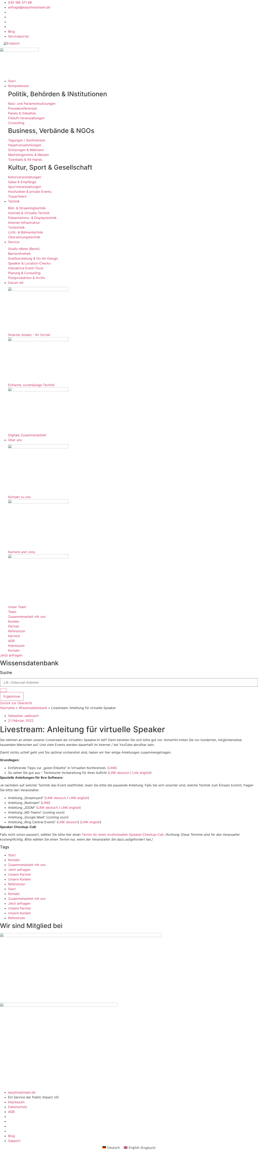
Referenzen (16, 884)
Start (12, 855)
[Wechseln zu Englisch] (12, 43)
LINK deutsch (119, 773)
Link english (141, 773)
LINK (112, 768)
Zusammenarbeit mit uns (27, 865)
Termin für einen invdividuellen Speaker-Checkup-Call (122, 834)
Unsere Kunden (19, 879)
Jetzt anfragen (19, 870)
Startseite (7, 708)
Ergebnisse (11, 696)
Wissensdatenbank (33, 708)
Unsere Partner (19, 874)
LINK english (78, 798)
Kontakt (14, 860)
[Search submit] (3, 690)
